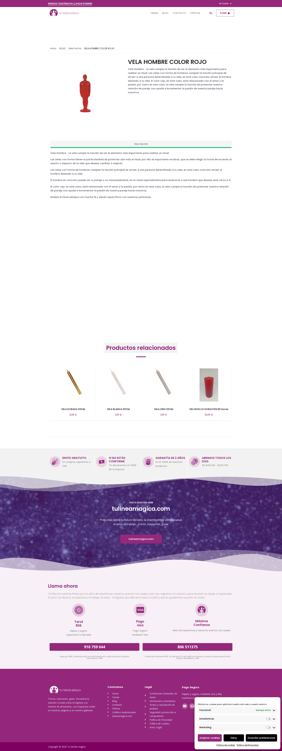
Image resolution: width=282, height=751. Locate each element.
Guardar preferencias (261, 738)
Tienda (154, 13)
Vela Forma (74, 48)
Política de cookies (225, 745)
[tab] (141, 144)
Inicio (53, 48)
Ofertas (195, 13)
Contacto (179, 13)
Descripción (141, 144)
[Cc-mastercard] (192, 706)
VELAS (62, 48)
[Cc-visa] (185, 706)
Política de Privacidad (247, 745)
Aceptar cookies (210, 738)
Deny (234, 738)
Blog (165, 13)
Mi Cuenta (223, 3)
